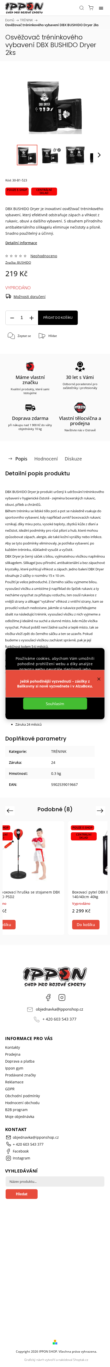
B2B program (16, 1109)
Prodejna (12, 1054)
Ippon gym (14, 1068)
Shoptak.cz (80, 1360)
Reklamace (14, 1082)
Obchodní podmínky (22, 1095)
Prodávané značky (20, 1075)
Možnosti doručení (30, 296)
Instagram (62, 997)
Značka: (18, 262)
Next (100, 810)
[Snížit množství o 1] (12, 318)
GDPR (10, 1088)
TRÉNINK (59, 751)
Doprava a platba (20, 1061)
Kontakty (12, 1047)
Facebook (48, 997)
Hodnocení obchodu (22, 1102)
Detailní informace (21, 242)
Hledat (21, 1194)
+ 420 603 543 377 (59, 1019)
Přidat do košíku (58, 318)
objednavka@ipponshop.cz (59, 1009)
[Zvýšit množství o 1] (31, 318)
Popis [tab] (21, 459)
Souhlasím (55, 703)
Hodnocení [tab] (46, 459)
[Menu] (101, 8)
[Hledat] (81, 8)
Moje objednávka (19, 1116)
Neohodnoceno (43, 256)
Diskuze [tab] (73, 459)
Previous (10, 810)
